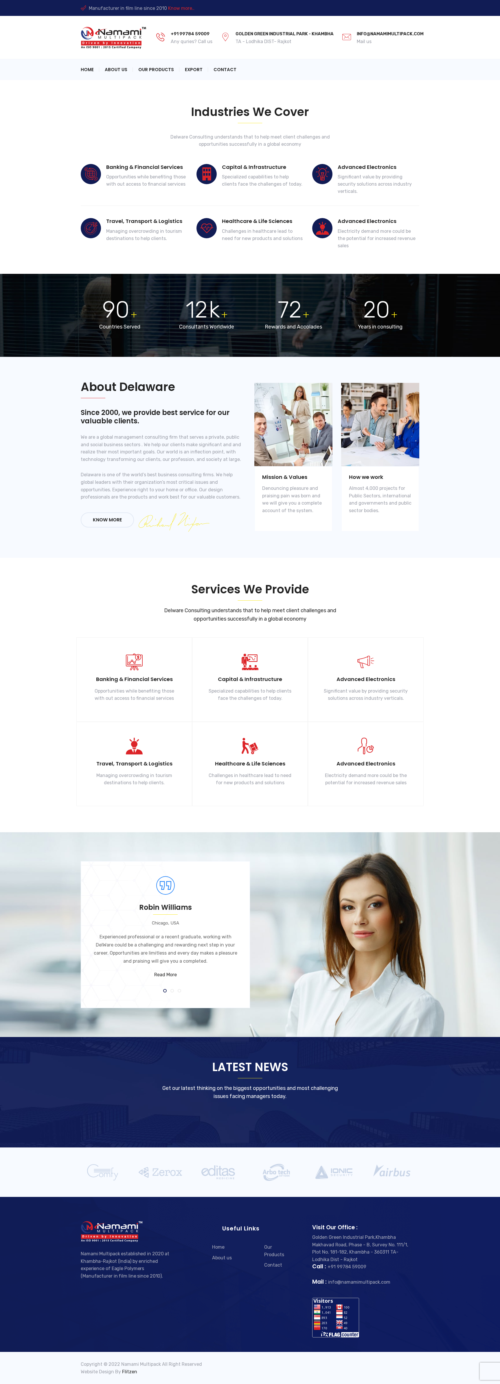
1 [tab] (165, 991)
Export (194, 70)
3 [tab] (180, 991)
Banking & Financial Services (144, 167)
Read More (165, 974)
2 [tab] (172, 991)
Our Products (156, 70)
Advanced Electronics (367, 167)
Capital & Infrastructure (254, 167)
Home (87, 70)
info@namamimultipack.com (390, 33)
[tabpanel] (250, 934)
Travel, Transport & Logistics (144, 221)
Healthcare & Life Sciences (257, 221)
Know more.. (181, 8)
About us (222, 1258)
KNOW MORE (107, 519)
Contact (225, 70)
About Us (116, 70)
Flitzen (129, 1371)
